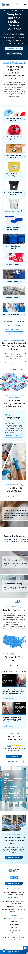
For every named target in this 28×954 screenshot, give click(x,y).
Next (17, 601)
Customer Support (14, 930)
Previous (11, 665)
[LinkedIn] (16, 877)
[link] (18, 4)
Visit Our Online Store (13, 369)
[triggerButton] (3, 951)
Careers (14, 927)
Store (14, 933)
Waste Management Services (14, 919)
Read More (7, 698)
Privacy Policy (11, 937)
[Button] (25, 948)
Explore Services (13, 53)
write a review (13, 756)
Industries (14, 921)
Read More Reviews (13, 761)
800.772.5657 (16, 904)
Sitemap (4, 937)
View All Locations (13, 898)
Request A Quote (12, 436)
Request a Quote (13, 48)
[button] (9, 376)
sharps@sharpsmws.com (16, 901)
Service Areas (14, 924)
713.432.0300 (17, 907)
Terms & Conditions (21, 937)
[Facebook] (12, 877)
